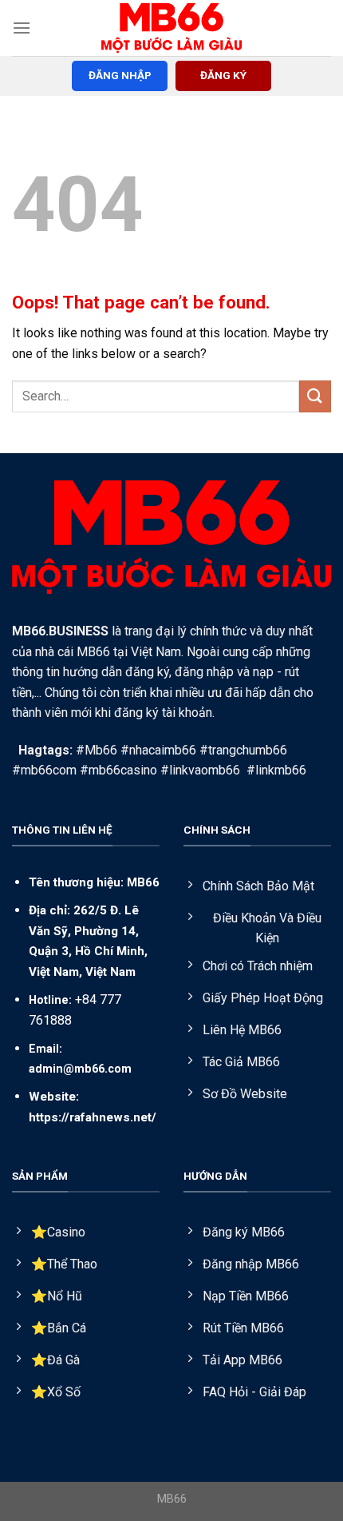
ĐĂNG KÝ (223, 75)
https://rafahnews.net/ (92, 1117)
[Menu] (21, 27)
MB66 (143, 882)
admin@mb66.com (80, 1069)
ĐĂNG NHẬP (120, 75)
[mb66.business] (171, 28)
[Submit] (315, 396)
